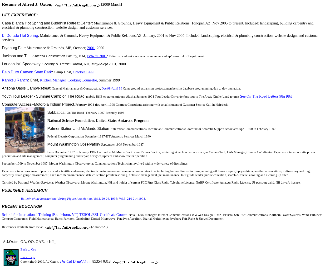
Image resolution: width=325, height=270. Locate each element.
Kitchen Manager (53, 80)
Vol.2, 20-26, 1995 (105, 198)
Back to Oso (28, 249)
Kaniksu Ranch (15, 80)
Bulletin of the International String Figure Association (56, 198)
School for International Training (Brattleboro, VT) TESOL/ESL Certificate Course (64, 215)
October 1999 (83, 72)
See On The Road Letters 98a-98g (266, 96)
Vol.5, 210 (125, 198)
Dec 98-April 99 (112, 88)
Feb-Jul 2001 (97, 56)
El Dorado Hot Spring (20, 35)
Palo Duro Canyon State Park (27, 72)
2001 (91, 48)
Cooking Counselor (82, 80)
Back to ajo (27, 257)
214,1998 (139, 198)
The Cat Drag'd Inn (74, 261)
